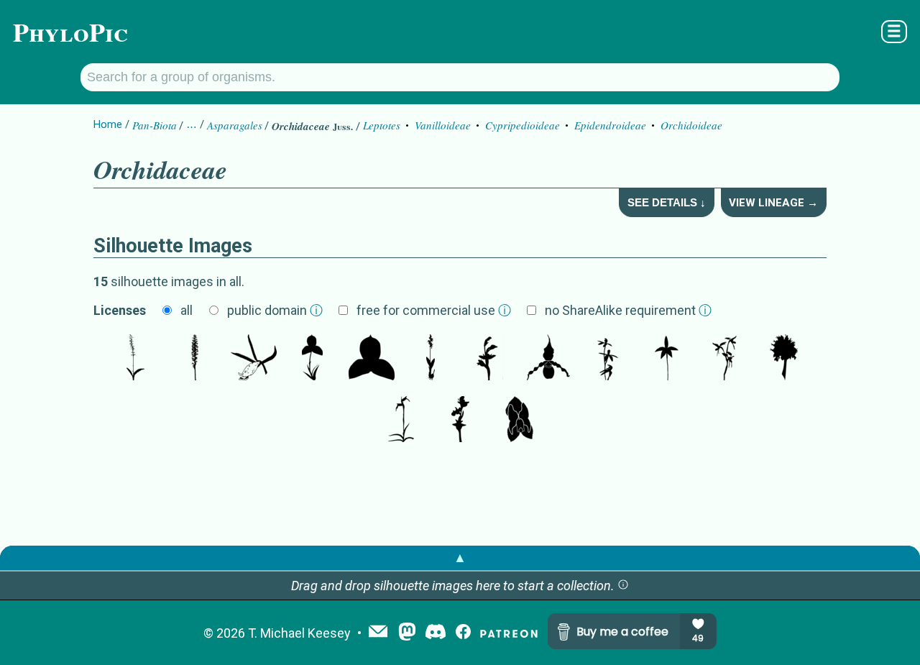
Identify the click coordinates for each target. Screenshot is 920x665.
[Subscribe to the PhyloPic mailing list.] (378, 632)
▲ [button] (460, 557)
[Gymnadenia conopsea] (195, 358)
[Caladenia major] (666, 358)
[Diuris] (725, 358)
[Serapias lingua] (401, 420)
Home (107, 124)
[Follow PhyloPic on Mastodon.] (407, 633)
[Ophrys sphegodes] (460, 420)
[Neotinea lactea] (784, 358)
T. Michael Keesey (299, 633)
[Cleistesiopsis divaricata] (254, 358)
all (186, 310)
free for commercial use (433, 310)
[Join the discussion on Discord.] (436, 633)
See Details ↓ (666, 202)
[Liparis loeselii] (431, 358)
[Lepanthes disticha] (519, 420)
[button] (623, 585)
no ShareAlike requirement (628, 310)
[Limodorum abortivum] (489, 358)
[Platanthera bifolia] (136, 358)
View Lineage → (773, 202)
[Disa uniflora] (313, 358)
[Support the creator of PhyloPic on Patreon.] (509, 633)
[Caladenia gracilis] (607, 358)
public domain (275, 310)
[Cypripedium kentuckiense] (548, 358)
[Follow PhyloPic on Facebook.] (463, 633)
